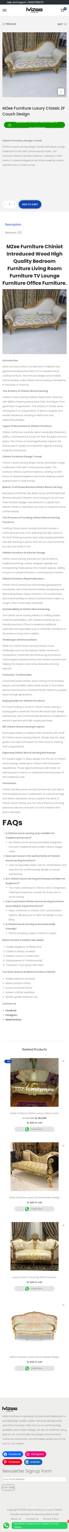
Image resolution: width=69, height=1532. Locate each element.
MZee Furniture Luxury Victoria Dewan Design (34, 1197)
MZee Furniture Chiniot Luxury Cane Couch (34, 1113)
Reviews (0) (13, 233)
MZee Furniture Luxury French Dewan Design (34, 1357)
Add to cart (30, 204)
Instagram (11, 1015)
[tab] (34, 224)
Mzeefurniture (13, 1019)
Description (13, 224)
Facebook (11, 1010)
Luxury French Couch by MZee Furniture (34, 1277)
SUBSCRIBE (8, 1487)
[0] (62, 10)
